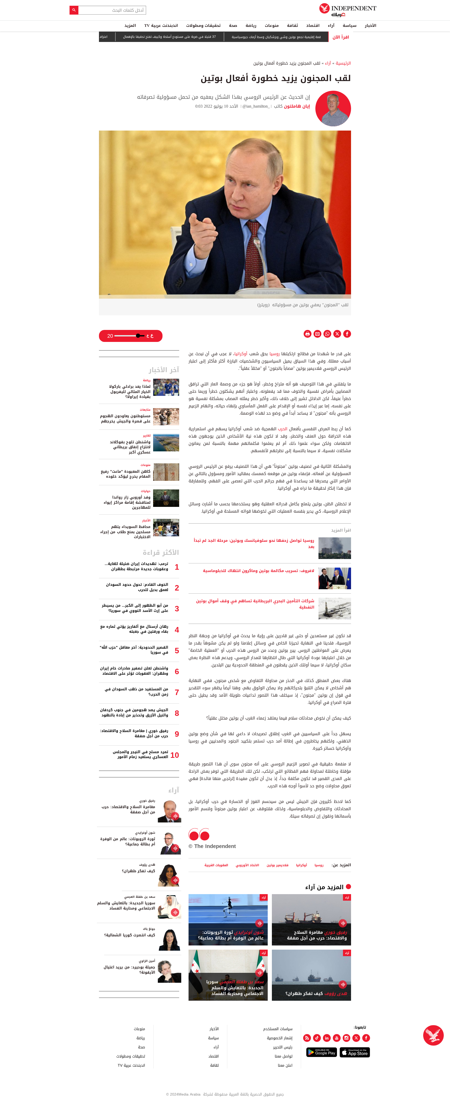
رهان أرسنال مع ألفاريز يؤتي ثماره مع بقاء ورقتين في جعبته (134, 629)
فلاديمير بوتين (278, 865)
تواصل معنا (283, 1056)
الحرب (282, 429)
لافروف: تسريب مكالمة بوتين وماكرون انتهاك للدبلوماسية (258, 571)
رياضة (251, 25)
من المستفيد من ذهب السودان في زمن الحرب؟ (136, 692)
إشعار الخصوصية (279, 1038)
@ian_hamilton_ (256, 106)
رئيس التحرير (282, 1047)
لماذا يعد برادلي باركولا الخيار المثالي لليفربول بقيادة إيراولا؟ (130, 391)
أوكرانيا (240, 354)
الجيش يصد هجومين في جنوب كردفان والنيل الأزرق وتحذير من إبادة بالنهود (134, 712)
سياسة (350, 25)
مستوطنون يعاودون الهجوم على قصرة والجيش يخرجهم (125, 419)
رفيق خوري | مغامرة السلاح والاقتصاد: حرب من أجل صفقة (134, 733)
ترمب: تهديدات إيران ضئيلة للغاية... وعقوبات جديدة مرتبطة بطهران (136, 566)
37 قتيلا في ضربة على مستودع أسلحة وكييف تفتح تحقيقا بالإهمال (195, 37)
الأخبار (370, 25)
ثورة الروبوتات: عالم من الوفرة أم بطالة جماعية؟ (231, 935)
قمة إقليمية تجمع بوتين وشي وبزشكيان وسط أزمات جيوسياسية (302, 37)
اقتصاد (313, 25)
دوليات (146, 491)
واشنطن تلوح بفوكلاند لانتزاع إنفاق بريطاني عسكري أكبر (130, 447)
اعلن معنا (285, 1065)
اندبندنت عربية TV (161, 25)
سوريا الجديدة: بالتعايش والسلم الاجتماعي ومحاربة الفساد (235, 988)
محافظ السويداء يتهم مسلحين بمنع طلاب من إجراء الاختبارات (125, 531)
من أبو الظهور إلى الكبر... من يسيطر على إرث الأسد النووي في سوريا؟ (135, 608)
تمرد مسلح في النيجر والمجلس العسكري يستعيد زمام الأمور (140, 754)
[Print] (307, 334)
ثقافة (292, 25)
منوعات (272, 25)
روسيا (274, 354)
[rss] (307, 1038)
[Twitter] (356, 1038)
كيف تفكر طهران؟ (316, 994)
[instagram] (347, 1038)
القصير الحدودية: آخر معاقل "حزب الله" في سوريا (134, 650)
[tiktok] (317, 1038)
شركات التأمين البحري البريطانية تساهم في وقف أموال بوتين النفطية (255, 604)
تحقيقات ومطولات (203, 25)
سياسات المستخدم (277, 1028)
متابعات (145, 410)
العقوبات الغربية (216, 865)
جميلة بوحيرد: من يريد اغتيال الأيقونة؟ (129, 970)
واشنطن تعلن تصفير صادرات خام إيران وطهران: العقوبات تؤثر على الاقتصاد (134, 671)
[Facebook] (366, 1038)
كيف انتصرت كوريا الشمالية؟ (129, 935)
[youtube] (337, 1038)
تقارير (147, 435)
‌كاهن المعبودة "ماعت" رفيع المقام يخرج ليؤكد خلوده (126, 474)
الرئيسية (343, 63)
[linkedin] (327, 1038)
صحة (233, 25)
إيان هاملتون (296, 106)
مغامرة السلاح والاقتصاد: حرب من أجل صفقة (317, 935)
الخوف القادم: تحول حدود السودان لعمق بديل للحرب (137, 587)
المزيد (130, 25)
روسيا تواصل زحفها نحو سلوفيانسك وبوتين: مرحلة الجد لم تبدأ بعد (254, 543)
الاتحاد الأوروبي (247, 865)
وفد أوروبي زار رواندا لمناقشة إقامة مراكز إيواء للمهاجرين (127, 502)
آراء (331, 25)
